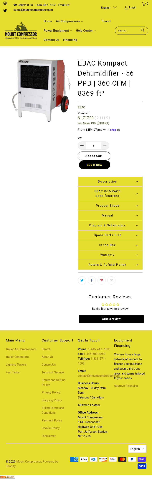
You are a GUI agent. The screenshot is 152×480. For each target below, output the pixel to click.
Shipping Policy (52, 400)
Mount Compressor (28, 461)
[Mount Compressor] (21, 30)
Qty (80, 137)
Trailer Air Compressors (21, 349)
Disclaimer (49, 436)
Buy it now (94, 165)
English (106, 7)
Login (132, 7)
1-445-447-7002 (99, 349)
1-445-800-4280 (94, 354)
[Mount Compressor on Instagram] (5, 3)
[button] (110, 181)
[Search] (142, 31)
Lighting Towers (16, 364)
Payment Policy (52, 420)
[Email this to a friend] (111, 280)
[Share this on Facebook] (92, 280)
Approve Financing (126, 386)
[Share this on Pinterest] (102, 280)
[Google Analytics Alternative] (7, 477)
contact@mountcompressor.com (99, 376)
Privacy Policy (51, 392)
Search (46, 349)
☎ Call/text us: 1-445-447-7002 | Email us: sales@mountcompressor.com (41, 7)
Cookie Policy (51, 428)
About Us (48, 357)
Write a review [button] (111, 319)
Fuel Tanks (13, 372)
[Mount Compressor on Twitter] (5, 11)
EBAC (81, 107)
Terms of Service (53, 372)
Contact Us (49, 364)
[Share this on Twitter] (82, 280)
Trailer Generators (17, 357)
